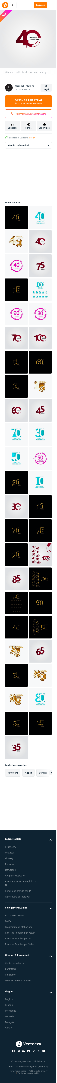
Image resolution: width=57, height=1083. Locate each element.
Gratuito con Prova (28, 101)
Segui (46, 89)
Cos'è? (32, 137)
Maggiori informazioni (18, 142)
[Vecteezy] (5, 5)
